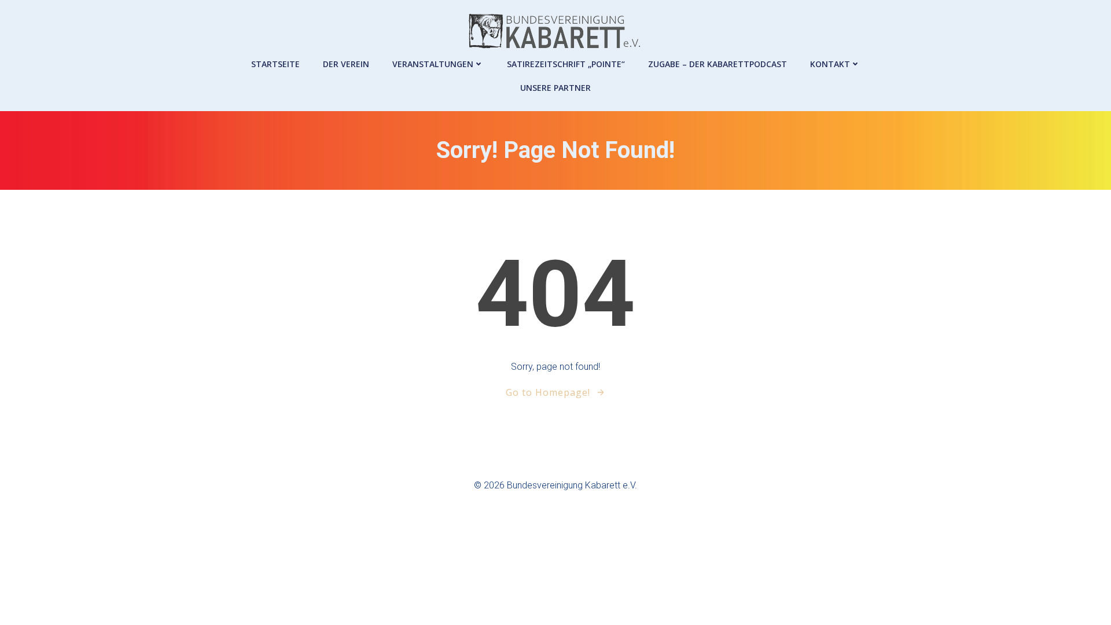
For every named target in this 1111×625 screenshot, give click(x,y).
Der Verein (346, 63)
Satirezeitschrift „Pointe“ (566, 63)
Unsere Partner (555, 87)
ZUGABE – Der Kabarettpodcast (717, 63)
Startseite (275, 63)
